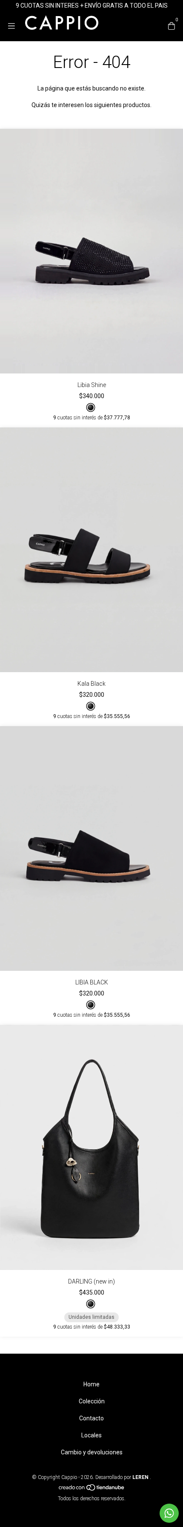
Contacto (91, 1418)
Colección (92, 1401)
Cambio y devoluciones (92, 1452)
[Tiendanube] (92, 1489)
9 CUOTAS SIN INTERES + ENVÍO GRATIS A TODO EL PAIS (92, 5)
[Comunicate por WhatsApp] (169, 1513)
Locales (91, 1435)
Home (91, 1384)
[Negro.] (91, 407)
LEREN (140, 1477)
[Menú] (15, 26)
